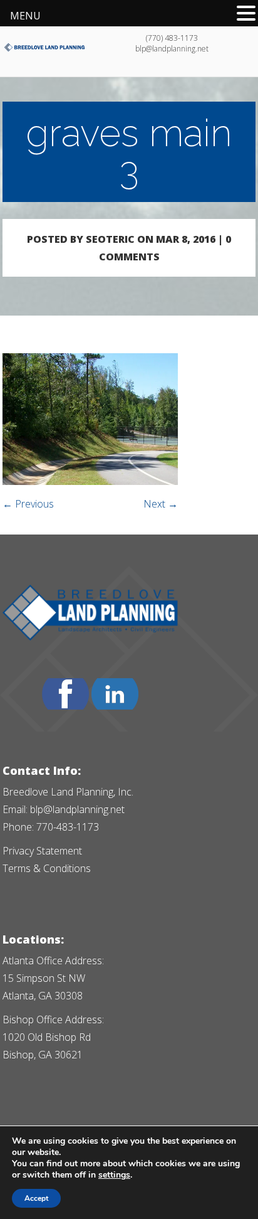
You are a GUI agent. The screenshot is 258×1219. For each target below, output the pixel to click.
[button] (246, 12)
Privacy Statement (42, 851)
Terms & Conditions (47, 868)
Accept (36, 1198)
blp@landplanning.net (77, 809)
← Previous (28, 504)
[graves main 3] (90, 481)
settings (114, 1175)
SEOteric (110, 239)
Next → (160, 504)
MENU (25, 16)
